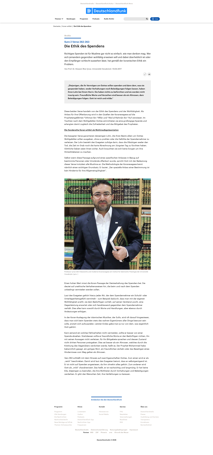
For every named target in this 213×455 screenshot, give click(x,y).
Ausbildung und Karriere (150, 417)
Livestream (82, 411)
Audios (80, 414)
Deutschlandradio (87, 3)
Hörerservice (103, 411)
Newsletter (124, 414)
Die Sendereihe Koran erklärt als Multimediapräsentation (91, 130)
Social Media (104, 414)
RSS (121, 422)
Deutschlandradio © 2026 (106, 440)
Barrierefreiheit (146, 425)
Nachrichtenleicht (61, 419)
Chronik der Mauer (121, 432)
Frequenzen (82, 425)
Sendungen (71, 19)
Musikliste (123, 419)
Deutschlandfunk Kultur (105, 3)
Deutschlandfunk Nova (124, 3)
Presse (143, 414)
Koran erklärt (67, 26)
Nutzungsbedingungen (118, 430)
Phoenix (104, 432)
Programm (84, 19)
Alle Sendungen (60, 414)
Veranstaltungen (126, 417)
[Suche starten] (147, 19)
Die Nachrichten (60, 417)
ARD (91, 432)
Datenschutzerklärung (99, 430)
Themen (58, 19)
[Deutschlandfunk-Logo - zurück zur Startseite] (106, 11)
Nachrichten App (84, 422)
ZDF (97, 432)
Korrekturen (145, 422)
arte (110, 432)
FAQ (121, 411)
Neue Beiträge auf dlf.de (63, 422)
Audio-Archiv (109, 19)
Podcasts (96, 19)
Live (156, 19)
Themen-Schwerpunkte (63, 425)
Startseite (56, 26)
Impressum (134, 430)
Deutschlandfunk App (86, 419)
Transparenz (145, 419)
